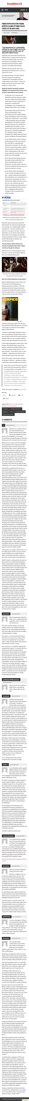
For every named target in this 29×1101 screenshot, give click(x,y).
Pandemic (5, 411)
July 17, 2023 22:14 (16, 866)
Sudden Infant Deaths (8, 414)
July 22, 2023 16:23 (16, 696)
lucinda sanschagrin (8, 836)
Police (11, 411)
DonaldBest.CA (14, 4)
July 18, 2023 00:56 (20, 836)
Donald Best (14, 32)
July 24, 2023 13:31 (16, 614)
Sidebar (22, 10)
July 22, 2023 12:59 (14, 764)
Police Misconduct (11, 406)
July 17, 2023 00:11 (17, 916)
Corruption (5, 409)
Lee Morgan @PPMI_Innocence (11, 679)
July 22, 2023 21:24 (7, 682)
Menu (6, 10)
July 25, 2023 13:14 (10, 425)
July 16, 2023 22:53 (16, 938)
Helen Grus (12, 404)
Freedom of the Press (16, 409)
